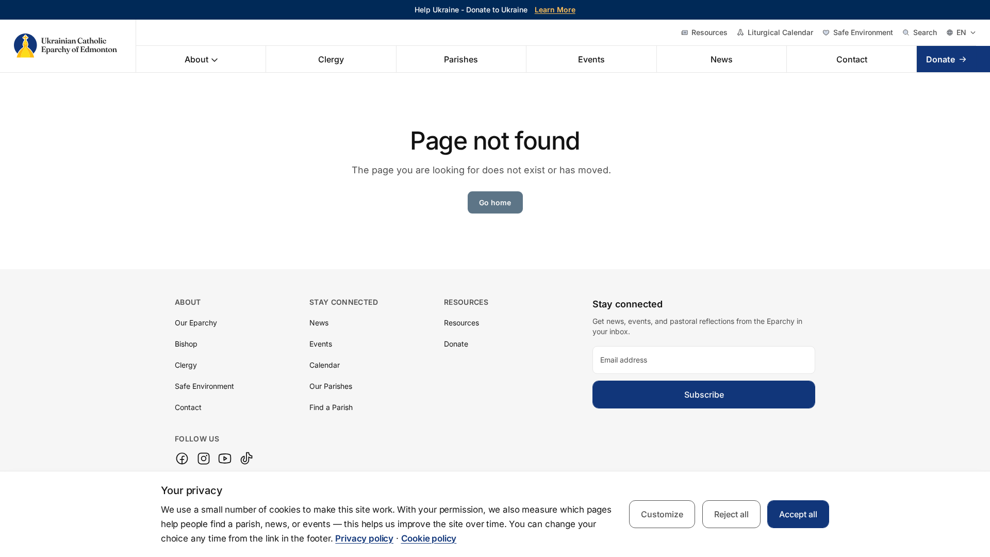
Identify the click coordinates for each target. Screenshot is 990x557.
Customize (662, 514)
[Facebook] (182, 458)
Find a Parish (331, 407)
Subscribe (704, 394)
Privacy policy (364, 538)
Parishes (461, 59)
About (196, 59)
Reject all (731, 514)
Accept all (798, 514)
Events (591, 59)
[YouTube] (225, 458)
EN (961, 32)
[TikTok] (246, 458)
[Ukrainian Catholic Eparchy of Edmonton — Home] (75, 46)
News (722, 59)
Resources (709, 32)
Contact (851, 59)
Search (925, 32)
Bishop (186, 343)
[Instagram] (203, 458)
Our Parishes (330, 386)
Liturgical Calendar (780, 32)
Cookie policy (429, 538)
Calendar (324, 365)
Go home (495, 202)
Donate (940, 59)
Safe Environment (863, 32)
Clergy (331, 59)
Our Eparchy (196, 322)
